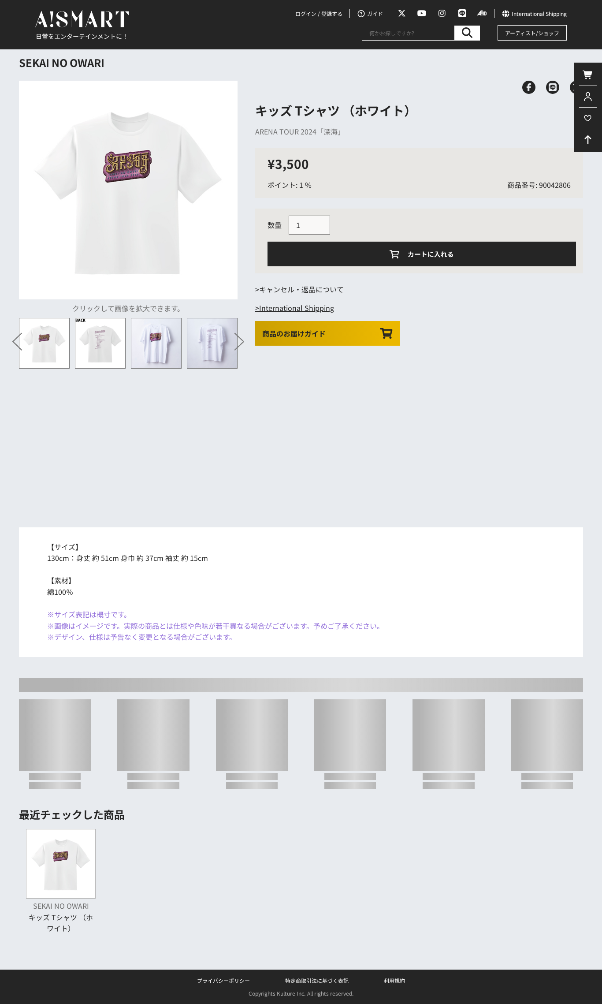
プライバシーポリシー (223, 980)
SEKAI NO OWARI (61, 62)
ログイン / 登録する (318, 13)
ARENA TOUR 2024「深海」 (300, 131)
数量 (275, 225)
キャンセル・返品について (301, 289)
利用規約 (394, 980)
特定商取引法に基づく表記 (317, 980)
